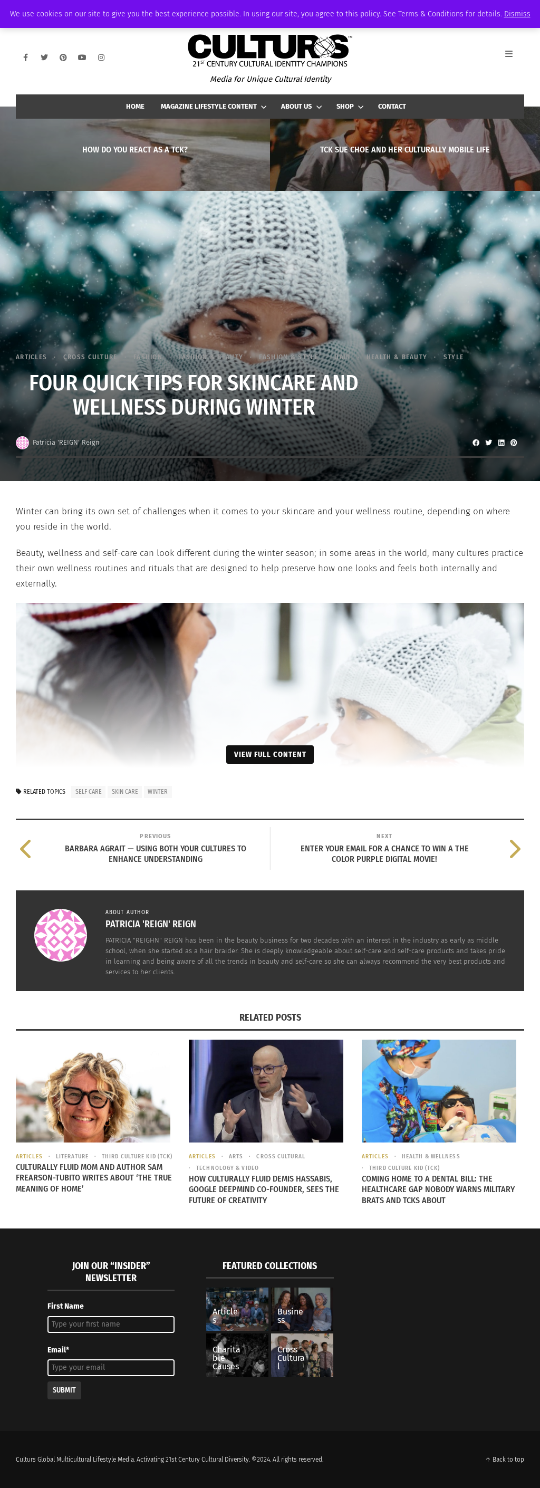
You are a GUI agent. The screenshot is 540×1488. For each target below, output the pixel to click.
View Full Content (270, 754)
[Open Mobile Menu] (514, 57)
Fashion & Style (289, 356)
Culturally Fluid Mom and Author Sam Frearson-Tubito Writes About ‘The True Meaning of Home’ (94, 1178)
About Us (296, 106)
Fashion (147, 356)
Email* (58, 1350)
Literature (72, 1156)
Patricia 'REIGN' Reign (66, 442)
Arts (236, 1156)
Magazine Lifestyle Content (209, 106)
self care (88, 791)
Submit (64, 1390)
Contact (392, 106)
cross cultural (280, 1156)
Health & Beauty (397, 356)
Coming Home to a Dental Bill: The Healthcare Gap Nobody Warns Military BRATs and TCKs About (438, 1190)
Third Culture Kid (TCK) (137, 1156)
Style (453, 356)
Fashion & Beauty (210, 356)
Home (135, 106)
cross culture (90, 356)
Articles (31, 356)
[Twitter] (44, 57)
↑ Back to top (504, 1459)
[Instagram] (101, 57)
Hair (342, 356)
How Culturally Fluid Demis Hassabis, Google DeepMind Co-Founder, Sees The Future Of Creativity (264, 1190)
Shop (345, 106)
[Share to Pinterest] (513, 442)
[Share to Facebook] (475, 442)
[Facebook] (25, 57)
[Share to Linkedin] (501, 442)
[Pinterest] (63, 57)
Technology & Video (227, 1168)
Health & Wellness (431, 1156)
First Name (65, 1306)
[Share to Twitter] (488, 442)
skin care (125, 791)
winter (158, 791)
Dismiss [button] (517, 13)
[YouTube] (82, 57)
